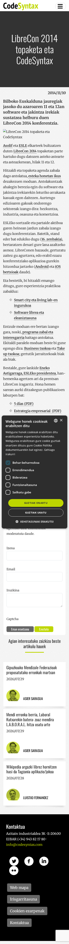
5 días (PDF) (24, 404)
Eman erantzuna (20, 629)
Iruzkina (13, 590)
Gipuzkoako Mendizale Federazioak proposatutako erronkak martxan (31, 669)
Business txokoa (37, 348)
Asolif (7, 146)
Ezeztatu (44, 629)
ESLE (23, 146)
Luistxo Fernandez (35, 797)
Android (42, 267)
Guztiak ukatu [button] (35, 512)
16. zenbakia (51, 239)
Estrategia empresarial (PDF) (37, 411)
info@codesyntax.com (24, 845)
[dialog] (34, 472)
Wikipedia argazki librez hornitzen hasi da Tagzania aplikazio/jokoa (31, 769)
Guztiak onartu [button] (36, 503)
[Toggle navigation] (60, 6)
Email (11, 569)
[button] (35, 521)
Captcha (13, 619)
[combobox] (56, 421)
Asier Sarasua (33, 698)
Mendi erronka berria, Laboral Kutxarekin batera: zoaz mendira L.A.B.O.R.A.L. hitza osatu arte (30, 719)
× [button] (61, 420)
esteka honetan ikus (44, 176)
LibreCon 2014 (25, 151)
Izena (11, 548)
